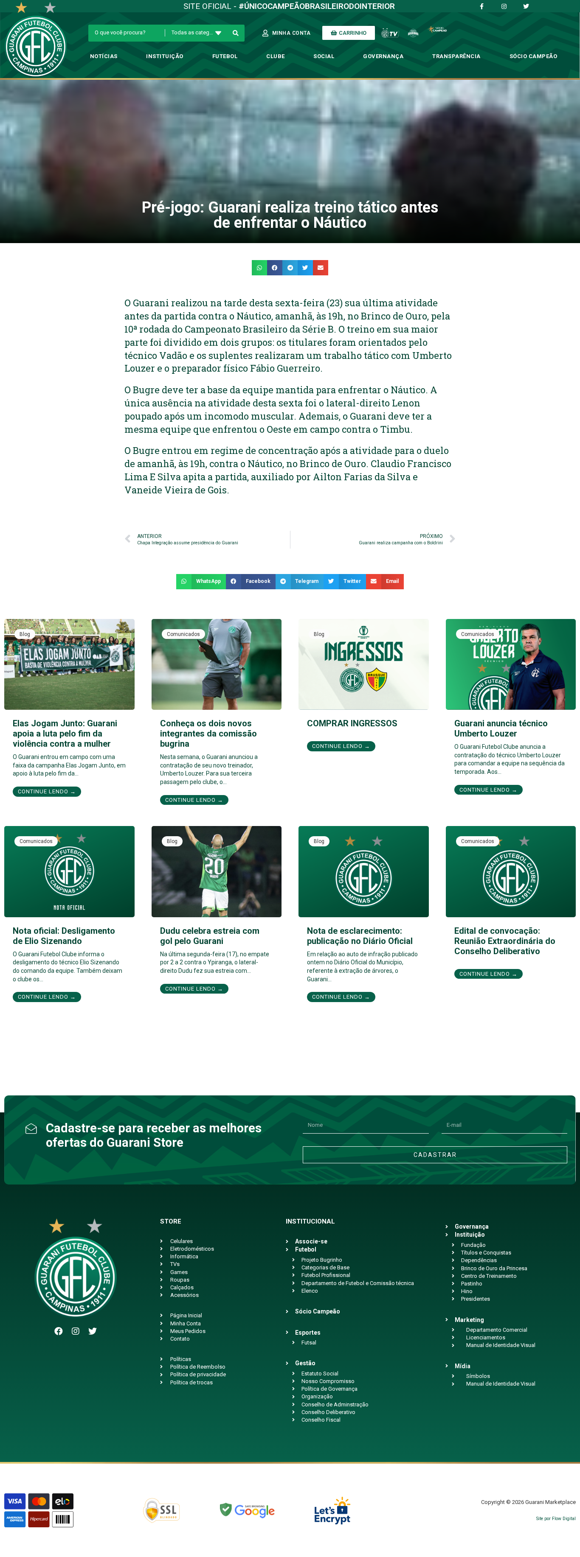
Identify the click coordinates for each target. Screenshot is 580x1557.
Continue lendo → (47, 791)
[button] (259, 267)
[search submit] (236, 33)
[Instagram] (75, 1331)
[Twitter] (92, 1331)
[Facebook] (58, 1331)
